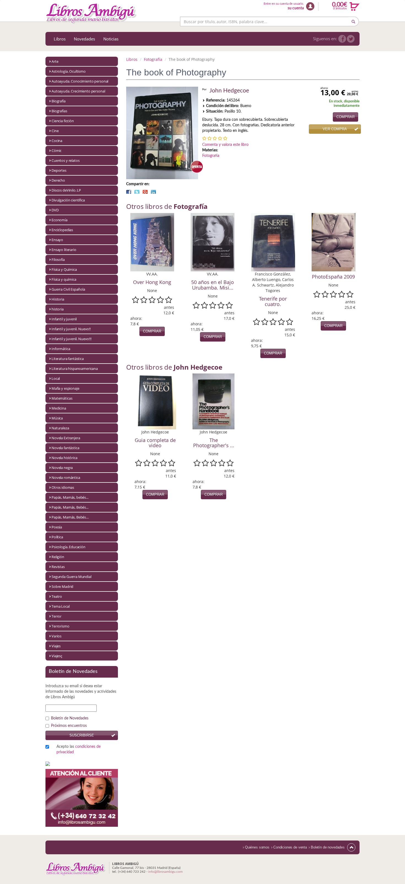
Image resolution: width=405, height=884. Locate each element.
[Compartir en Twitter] (136, 192)
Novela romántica (66, 477)
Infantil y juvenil (64, 319)
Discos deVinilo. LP (66, 190)
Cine (55, 130)
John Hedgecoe (229, 91)
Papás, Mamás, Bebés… (70, 517)
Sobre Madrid (62, 586)
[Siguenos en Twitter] (351, 39)
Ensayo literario (64, 249)
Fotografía (153, 59)
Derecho (58, 180)
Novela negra (62, 467)
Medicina (59, 408)
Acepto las (78, 749)
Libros (60, 39)
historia (58, 309)
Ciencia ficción (63, 120)
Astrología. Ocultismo (69, 71)
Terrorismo (60, 626)
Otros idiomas (63, 487)
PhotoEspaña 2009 (333, 276)
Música (57, 418)
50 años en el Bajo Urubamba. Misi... (212, 285)
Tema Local (61, 606)
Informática (61, 348)
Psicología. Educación (68, 546)
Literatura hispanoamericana (75, 368)
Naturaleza (60, 427)
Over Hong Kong (152, 282)
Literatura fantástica (68, 358)
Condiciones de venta (290, 847)
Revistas (58, 566)
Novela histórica (64, 457)
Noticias (110, 39)
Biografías (59, 110)
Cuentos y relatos (65, 160)
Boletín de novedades (328, 847)
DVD (55, 210)
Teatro (57, 596)
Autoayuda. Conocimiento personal (80, 81)
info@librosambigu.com (165, 871)
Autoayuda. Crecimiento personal (78, 91)
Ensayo (57, 239)
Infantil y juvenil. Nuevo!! (71, 328)
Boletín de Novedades (69, 718)
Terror (56, 616)
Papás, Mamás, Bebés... (70, 507)
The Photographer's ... (213, 443)
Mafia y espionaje (65, 388)
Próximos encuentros (69, 726)
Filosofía (58, 259)
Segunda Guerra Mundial (71, 576)
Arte (55, 61)
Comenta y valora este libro (225, 145)
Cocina (57, 140)
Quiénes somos (257, 847)
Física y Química (64, 269)
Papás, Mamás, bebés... (70, 497)
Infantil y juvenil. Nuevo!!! (71, 338)
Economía (60, 219)
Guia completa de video (155, 443)
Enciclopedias (62, 229)
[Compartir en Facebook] (128, 192)
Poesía (57, 527)
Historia (58, 299)
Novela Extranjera (66, 437)
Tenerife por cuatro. (273, 301)
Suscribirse (81, 735)
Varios (56, 636)
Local (56, 378)
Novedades (84, 39)
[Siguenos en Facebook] (342, 39)
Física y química (64, 279)
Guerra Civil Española (68, 289)
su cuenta (296, 8)
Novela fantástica (65, 447)
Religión (58, 556)
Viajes (56, 645)
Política (57, 536)
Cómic (56, 150)
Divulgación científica (68, 200)
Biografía (59, 101)
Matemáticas (62, 398)
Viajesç (57, 655)
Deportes (59, 170)
